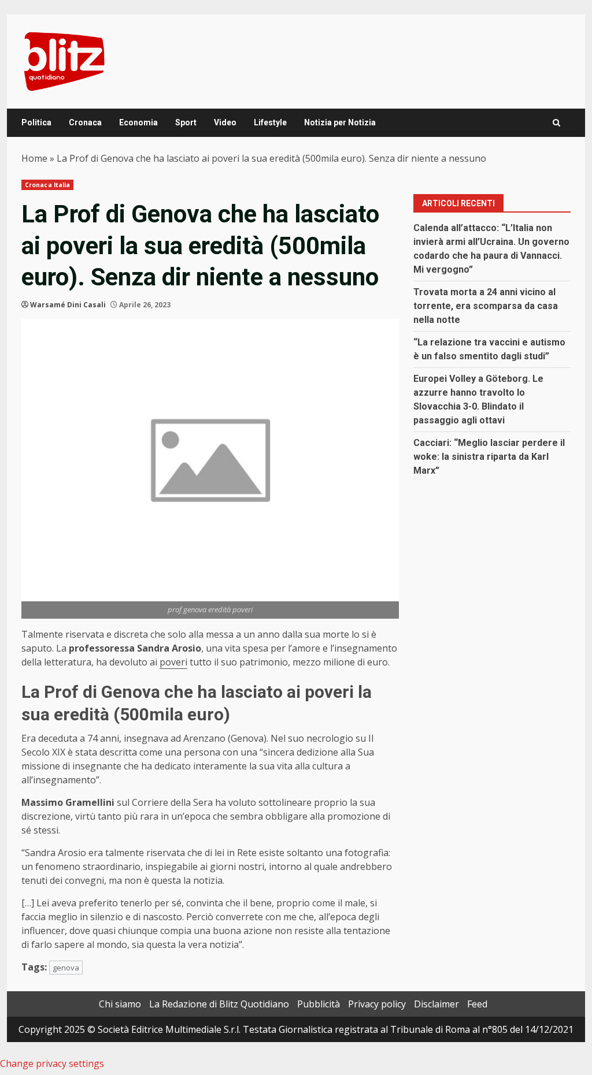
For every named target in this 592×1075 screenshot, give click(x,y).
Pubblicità (318, 1004)
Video (225, 122)
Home (34, 158)
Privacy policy (377, 1004)
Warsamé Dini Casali (68, 305)
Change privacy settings (52, 1063)
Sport (186, 122)
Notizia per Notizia (340, 122)
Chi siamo (120, 1004)
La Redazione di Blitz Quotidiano (219, 1004)
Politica (36, 122)
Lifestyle (270, 122)
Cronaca (85, 122)
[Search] (556, 122)
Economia (138, 122)
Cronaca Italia (47, 185)
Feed (477, 1004)
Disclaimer (436, 1004)
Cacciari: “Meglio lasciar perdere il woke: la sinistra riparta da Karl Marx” (489, 456)
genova (66, 967)
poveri (173, 662)
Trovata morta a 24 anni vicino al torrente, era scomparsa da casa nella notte (485, 306)
